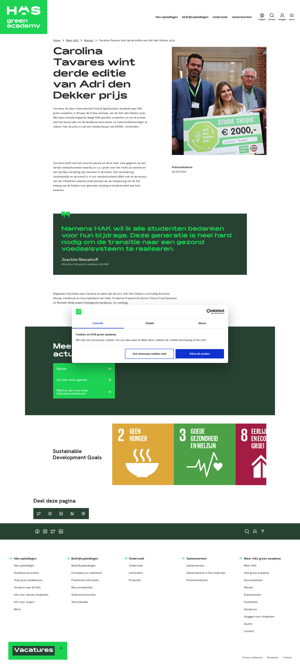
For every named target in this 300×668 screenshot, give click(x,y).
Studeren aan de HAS (27, 587)
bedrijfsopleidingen (195, 17)
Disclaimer (273, 657)
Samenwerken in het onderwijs (205, 573)
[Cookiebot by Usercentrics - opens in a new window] (209, 311)
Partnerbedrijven (197, 580)
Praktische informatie (85, 580)
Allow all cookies (199, 353)
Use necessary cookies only (149, 353)
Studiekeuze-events (26, 573)
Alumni (248, 624)
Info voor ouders (24, 602)
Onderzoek (136, 565)
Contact (249, 631)
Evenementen (252, 595)
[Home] (23, 17)
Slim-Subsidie (79, 602)
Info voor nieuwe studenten (31, 595)
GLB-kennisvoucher (83, 595)
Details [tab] (150, 323)
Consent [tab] (98, 323)
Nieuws (88, 40)
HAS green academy (256, 573)
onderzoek (220, 17)
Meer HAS (72, 40)
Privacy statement (253, 657)
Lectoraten (136, 573)
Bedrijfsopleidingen (83, 565)
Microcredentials (82, 587)
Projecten (135, 580)
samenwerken (242, 17)
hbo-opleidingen (167, 17)
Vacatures (250, 609)
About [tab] (202, 323)
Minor (17, 609)
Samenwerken (195, 565)
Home (56, 40)
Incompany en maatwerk (86, 573)
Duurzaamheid (253, 580)
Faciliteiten (251, 602)
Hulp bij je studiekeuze (28, 580)
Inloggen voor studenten (259, 616)
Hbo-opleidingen (24, 565)
